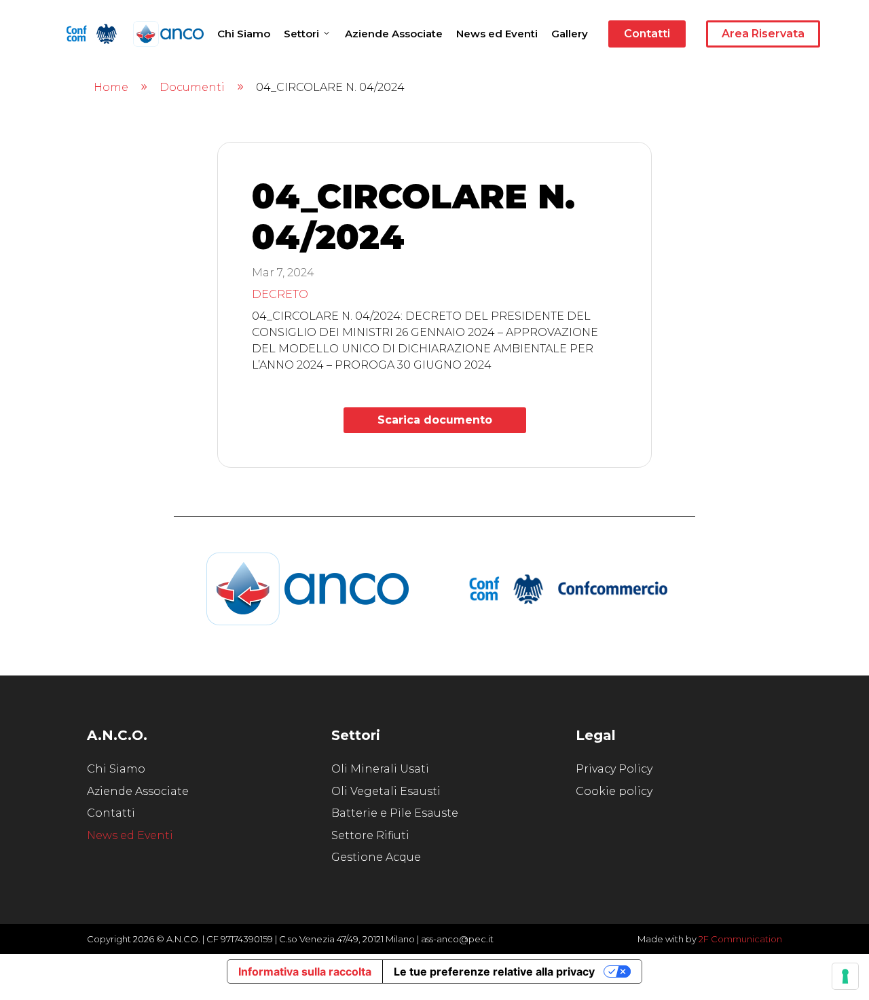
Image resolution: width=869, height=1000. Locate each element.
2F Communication (740, 938)
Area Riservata (763, 33)
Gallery (569, 33)
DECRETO (280, 294)
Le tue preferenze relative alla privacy (494, 971)
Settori (301, 33)
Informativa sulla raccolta (304, 971)
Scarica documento (434, 419)
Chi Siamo (243, 33)
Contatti (647, 33)
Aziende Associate (394, 33)
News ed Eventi (497, 33)
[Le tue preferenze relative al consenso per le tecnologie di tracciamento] (845, 976)
